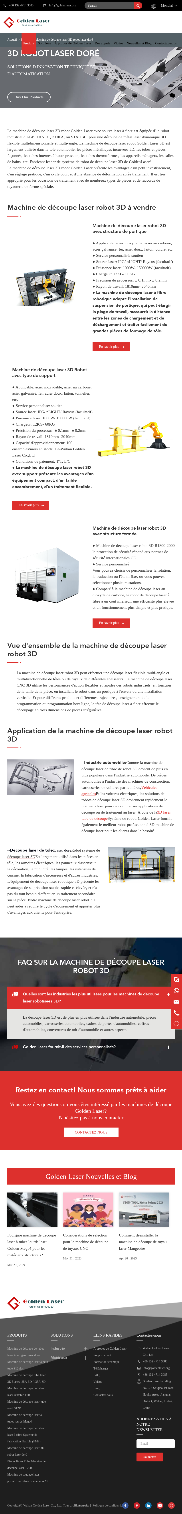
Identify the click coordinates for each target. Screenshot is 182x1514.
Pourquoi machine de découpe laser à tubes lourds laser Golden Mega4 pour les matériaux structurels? (31, 1245)
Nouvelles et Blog (139, 43)
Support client (102, 1355)
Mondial (167, 5)
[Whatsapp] (176, 990)
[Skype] (176, 979)
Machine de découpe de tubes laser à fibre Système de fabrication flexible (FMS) (25, 1435)
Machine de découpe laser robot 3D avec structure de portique (129, 229)
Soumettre (149, 1457)
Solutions (44, 43)
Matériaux (59, 1358)
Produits (29, 43)
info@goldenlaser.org (62, 5)
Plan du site (81, 1505)
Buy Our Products (29, 97)
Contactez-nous (166, 43)
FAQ (96, 1375)
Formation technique (106, 1362)
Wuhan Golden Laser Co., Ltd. (42, 1505)
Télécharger (100, 1368)
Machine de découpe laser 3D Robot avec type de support (49, 373)
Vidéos (118, 43)
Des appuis (102, 43)
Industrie (58, 1348)
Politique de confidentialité (110, 1505)
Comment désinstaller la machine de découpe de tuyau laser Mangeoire (143, 1242)
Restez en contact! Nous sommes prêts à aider (91, 1090)
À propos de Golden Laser (73, 43)
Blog (96, 1388)
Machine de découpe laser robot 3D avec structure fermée (129, 531)
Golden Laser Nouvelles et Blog (91, 1176)
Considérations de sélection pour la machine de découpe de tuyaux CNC (85, 1242)
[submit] (138, 5)
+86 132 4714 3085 (21, 5)
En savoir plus (109, 346)
